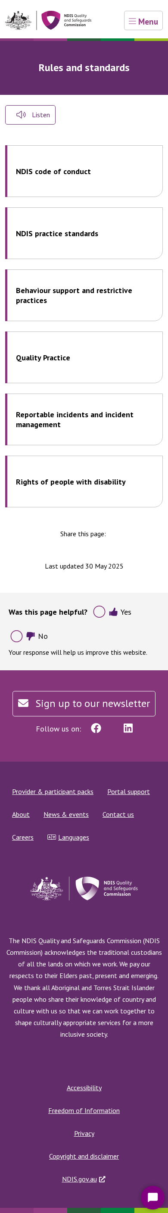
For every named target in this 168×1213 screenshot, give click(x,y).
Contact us (118, 814)
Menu (147, 21)
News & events (66, 814)
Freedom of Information (84, 1110)
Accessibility (84, 1087)
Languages (73, 837)
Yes (126, 612)
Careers (23, 837)
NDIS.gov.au (79, 1179)
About (21, 814)
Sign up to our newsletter (91, 703)
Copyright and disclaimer (84, 1156)
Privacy (84, 1133)
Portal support (128, 791)
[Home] (48, 20)
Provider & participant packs (52, 791)
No (43, 636)
